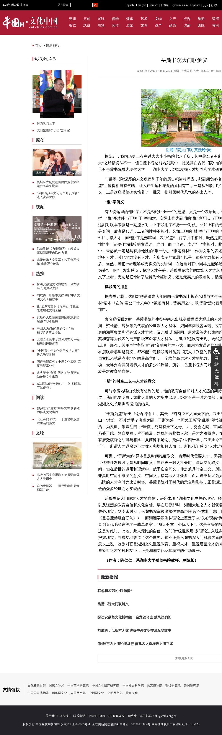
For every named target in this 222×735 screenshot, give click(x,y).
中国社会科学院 (133, 685)
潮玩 (101, 19)
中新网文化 (96, 693)
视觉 (72, 25)
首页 (38, 45)
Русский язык (180, 5)
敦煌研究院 (173, 685)
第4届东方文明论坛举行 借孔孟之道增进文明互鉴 (135, 644)
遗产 (158, 25)
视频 (40, 206)
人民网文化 (78, 693)
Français (141, 5)
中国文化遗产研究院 (105, 685)
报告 (186, 19)
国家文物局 (56, 685)
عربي (205, 5)
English (129, 5)
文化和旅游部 (37, 685)
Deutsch (153, 5)
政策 (172, 25)
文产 (172, 19)
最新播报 (53, 45)
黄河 (215, 25)
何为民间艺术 (46, 123)
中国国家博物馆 (38, 693)
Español (195, 5)
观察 (86, 25)
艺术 (143, 19)
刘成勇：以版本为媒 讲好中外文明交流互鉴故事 (134, 630)
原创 (86, 19)
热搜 (40, 273)
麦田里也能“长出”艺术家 (53, 130)
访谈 (186, 25)
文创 (143, 25)
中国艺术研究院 (78, 685)
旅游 (201, 19)
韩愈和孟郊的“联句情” (115, 591)
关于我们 (52, 716)
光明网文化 (114, 693)
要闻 (72, 19)
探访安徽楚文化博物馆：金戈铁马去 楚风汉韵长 (134, 617)
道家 (129, 25)
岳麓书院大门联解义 (113, 604)
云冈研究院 (191, 685)
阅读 (115, 25)
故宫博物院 (154, 685)
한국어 (215, 5)
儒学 (115, 19)
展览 (101, 25)
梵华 (129, 19)
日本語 (165, 5)
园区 (201, 25)
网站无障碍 (216, 370)
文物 (158, 19)
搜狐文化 (132, 693)
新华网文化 (59, 693)
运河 (215, 19)
